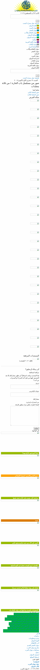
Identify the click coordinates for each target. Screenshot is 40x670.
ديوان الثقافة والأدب (30, 33)
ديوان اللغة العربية (31, 42)
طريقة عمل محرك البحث (31, 23)
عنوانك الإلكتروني (34, 391)
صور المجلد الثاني (33, 92)
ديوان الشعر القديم (33, 645)
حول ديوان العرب (33, 664)
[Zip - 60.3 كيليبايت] (36, 361)
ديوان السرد (33, 28)
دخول (37, 652)
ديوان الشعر (33, 30)
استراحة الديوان (32, 37)
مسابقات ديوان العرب (32, 650)
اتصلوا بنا (36, 662)
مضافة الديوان (32, 35)
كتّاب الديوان (35, 666)
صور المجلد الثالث (33, 95)
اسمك (37, 383)
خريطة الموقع (34, 657)
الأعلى (38, 633)
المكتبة (34, 40)
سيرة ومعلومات (34, 638)
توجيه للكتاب (33, 44)
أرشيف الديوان (34, 655)
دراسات (36, 636)
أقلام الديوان (33, 25)
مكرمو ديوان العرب (33, 648)
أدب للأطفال (35, 643)
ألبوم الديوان (35, 640)
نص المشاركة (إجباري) (32, 402)
